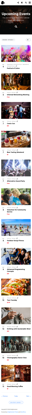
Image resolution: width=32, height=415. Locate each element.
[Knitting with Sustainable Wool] (16, 315)
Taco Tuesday (12, 300)
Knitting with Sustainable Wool (19, 328)
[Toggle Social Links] (18, 2)
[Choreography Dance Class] (16, 344)
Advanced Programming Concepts (16, 270)
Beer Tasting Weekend (15, 152)
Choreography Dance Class (17, 357)
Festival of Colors (13, 68)
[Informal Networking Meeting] (16, 81)
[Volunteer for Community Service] (16, 196)
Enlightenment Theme (12, 412)
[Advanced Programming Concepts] (16, 256)
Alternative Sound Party (16, 181)
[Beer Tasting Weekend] (16, 139)
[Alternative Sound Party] (16, 168)
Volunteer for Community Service (16, 210)
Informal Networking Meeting (18, 94)
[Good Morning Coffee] (16, 373)
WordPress (23, 412)
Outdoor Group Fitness (15, 240)
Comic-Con (11, 123)
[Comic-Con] (16, 110)
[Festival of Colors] (16, 53)
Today (16, 396)
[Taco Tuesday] (16, 287)
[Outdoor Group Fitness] (16, 227)
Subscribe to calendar (15, 402)
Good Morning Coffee (15, 386)
